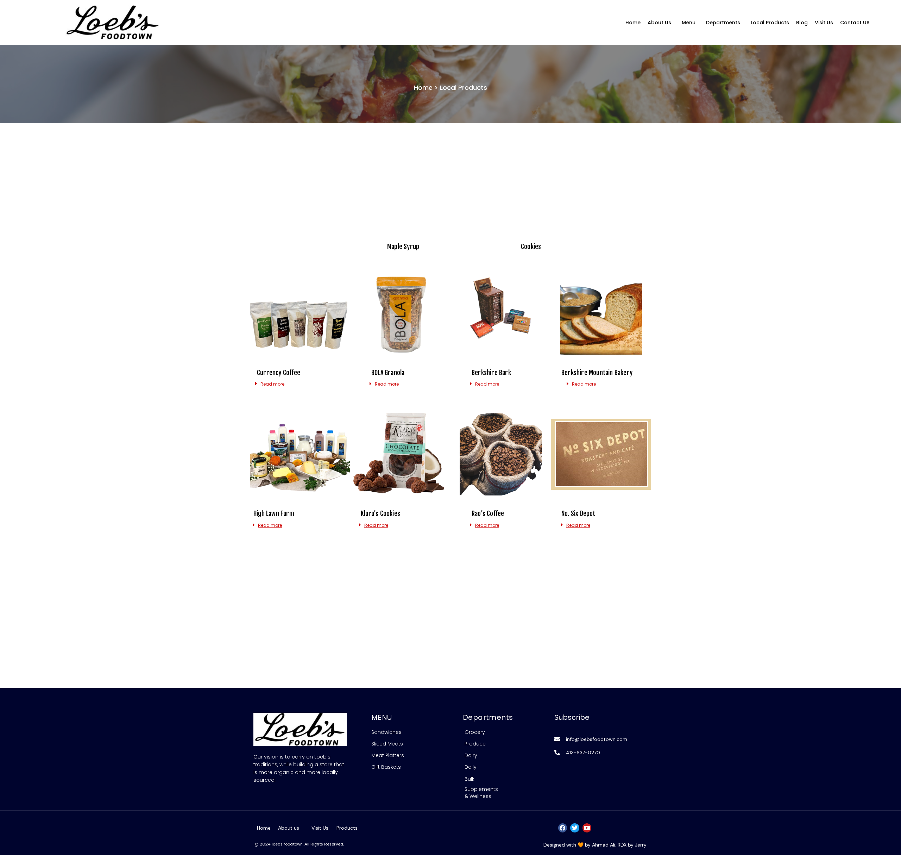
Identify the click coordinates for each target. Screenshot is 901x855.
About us (288, 828)
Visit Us (824, 22)
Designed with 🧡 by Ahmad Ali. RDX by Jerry (595, 845)
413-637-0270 (583, 752)
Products (347, 828)
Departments (723, 22)
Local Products (770, 22)
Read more (272, 384)
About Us (659, 22)
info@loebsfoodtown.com (596, 739)
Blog (802, 22)
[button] (661, 23)
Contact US (854, 22)
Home (633, 22)
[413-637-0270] (557, 752)
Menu (688, 22)
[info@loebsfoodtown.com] (557, 739)
